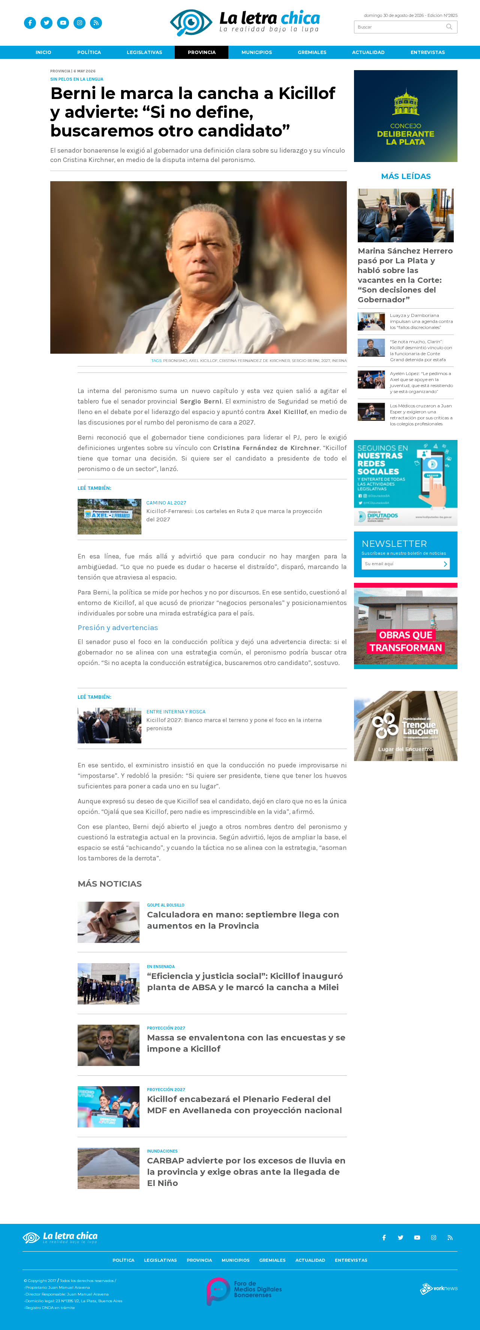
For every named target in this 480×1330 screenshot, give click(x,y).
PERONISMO (175, 360)
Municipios (257, 52)
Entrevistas (428, 52)
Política (89, 52)
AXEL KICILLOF (203, 360)
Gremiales (312, 52)
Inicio (43, 52)
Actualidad (368, 52)
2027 (325, 360)
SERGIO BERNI (306, 360)
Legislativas (144, 52)
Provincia (202, 52)
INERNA (339, 360)
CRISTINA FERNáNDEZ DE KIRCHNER (254, 360)
